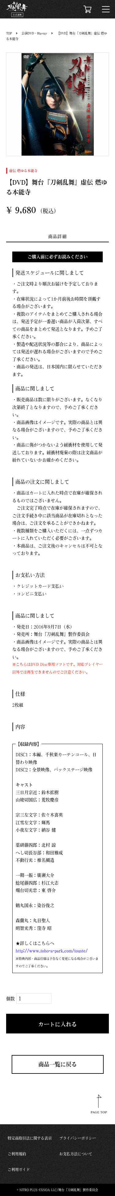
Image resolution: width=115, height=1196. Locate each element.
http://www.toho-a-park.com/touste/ (52, 950)
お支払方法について (75, 1154)
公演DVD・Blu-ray (34, 33)
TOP (9, 33)
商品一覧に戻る (57, 1064)
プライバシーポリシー (77, 1138)
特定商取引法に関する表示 (30, 1138)
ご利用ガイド (19, 1169)
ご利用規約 (17, 1154)
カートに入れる (57, 1024)
